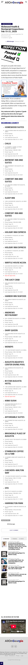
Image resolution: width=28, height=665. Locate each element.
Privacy (17, 656)
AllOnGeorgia (10, 41)
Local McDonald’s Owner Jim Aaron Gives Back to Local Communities (16, 561)
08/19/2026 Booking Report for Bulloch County (16, 582)
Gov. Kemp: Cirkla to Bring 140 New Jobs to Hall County (16, 567)
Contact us (12, 656)
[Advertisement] (14, 601)
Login (22, 656)
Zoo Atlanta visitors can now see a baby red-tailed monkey (17, 574)
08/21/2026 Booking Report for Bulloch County (16, 553)
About (6, 656)
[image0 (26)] (14, 97)
